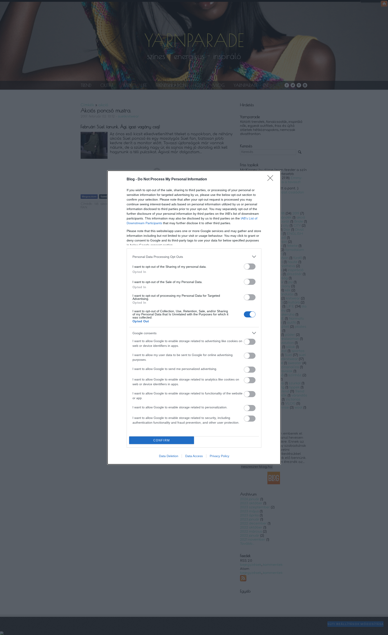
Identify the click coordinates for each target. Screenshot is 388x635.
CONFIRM (161, 440)
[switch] (250, 266)
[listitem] (194, 256)
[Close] (271, 179)
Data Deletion (168, 456)
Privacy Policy (219, 456)
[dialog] (194, 317)
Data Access (194, 456)
